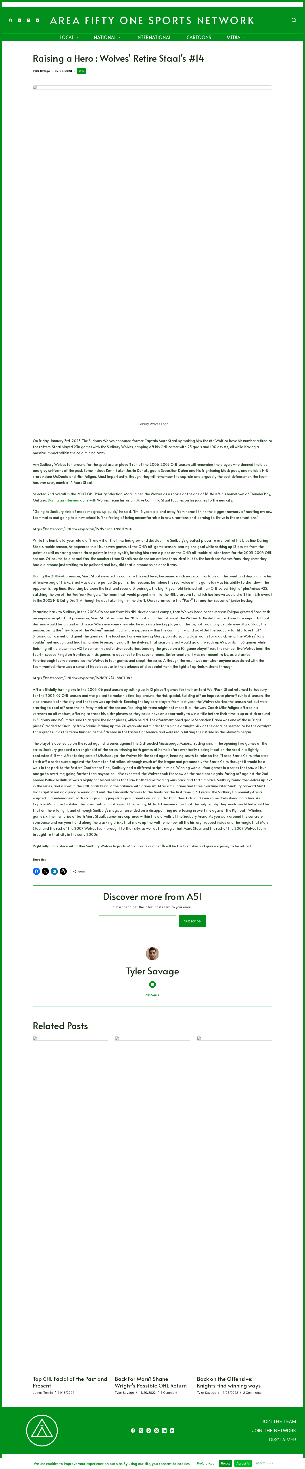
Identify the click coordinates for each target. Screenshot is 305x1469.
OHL (81, 71)
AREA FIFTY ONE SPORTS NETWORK (152, 20)
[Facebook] (10, 20)
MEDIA (233, 37)
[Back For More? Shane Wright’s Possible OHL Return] (152, 1203)
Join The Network (274, 1430)
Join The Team (278, 1421)
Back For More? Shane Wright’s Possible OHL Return (151, 1382)
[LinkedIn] (164, 1430)
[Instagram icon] (152, 984)
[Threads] (156, 1430)
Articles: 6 (152, 994)
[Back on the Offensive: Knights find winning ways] (234, 1203)
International (153, 37)
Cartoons (199, 37)
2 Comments (252, 1392)
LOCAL (67, 37)
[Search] (294, 20)
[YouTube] (37, 20)
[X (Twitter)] (19, 20)
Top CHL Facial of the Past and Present (70, 1382)
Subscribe (192, 921)
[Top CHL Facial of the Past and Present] (70, 1203)
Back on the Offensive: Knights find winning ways (229, 1382)
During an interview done (68, 499)
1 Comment (169, 1392)
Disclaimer (282, 1439)
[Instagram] (28, 20)
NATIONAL (105, 37)
